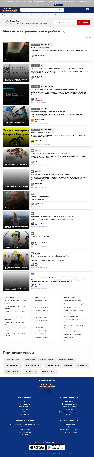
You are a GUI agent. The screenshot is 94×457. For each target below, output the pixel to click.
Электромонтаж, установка (72, 300)
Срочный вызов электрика (72, 307)
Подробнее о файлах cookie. (44, 5)
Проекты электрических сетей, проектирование (73, 312)
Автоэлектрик (68, 337)
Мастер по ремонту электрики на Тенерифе (48, 112)
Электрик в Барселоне (40, 47)
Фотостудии (38, 324)
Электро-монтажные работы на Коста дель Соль (50, 256)
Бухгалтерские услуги (41, 337)
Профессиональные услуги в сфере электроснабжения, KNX (54, 89)
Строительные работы (69, 432)
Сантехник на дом (40, 334)
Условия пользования (25, 404)
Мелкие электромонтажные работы (15, 302)
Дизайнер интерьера (41, 320)
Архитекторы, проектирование (69, 412)
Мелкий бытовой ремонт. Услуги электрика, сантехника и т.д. (54, 216)
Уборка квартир (39, 327)
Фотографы (24, 427)
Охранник (69, 409)
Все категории (24, 414)
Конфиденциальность (25, 406)
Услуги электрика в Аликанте (42, 132)
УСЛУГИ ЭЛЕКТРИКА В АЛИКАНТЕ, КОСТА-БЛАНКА (50, 174)
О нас (25, 401)
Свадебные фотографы (41, 314)
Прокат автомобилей (41, 300)
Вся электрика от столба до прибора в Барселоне (50, 153)
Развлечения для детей (41, 310)
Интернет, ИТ (69, 401)
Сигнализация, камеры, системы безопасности (74, 326)
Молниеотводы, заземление (72, 341)
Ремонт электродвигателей (72, 334)
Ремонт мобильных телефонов (69, 429)
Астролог (69, 414)
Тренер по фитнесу (24, 429)
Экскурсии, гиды (40, 304)
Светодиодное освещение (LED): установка (74, 321)
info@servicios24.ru (48, 380)
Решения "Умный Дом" (70, 331)
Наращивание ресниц (41, 317)
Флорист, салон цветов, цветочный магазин (24, 424)
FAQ (24, 412)
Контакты (25, 409)
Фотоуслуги (24, 434)
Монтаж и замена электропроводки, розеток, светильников (54, 277)
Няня (69, 427)
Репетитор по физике (24, 432)
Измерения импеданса (71, 316)
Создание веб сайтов (41, 307)
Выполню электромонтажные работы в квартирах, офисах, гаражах (57, 68)
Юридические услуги (41, 330)
